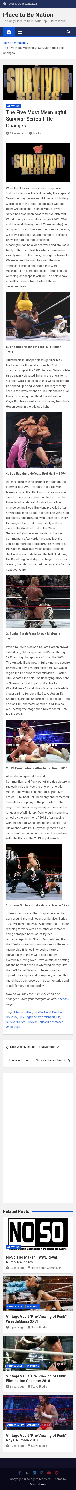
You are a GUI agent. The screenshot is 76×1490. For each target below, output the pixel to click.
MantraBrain (38, 1484)
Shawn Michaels (44, 1017)
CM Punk (11, 1017)
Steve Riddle (39, 1327)
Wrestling (13, 106)
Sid (58, 1017)
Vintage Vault (15, 1306)
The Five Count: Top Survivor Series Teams (37, 1060)
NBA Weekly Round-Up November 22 (34, 1047)
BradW (37, 133)
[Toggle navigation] (20, 31)
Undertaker (13, 1026)
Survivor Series (15, 1022)
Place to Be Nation (28, 14)
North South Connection (46, 1267)
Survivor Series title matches (45, 1022)
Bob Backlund (42, 1012)
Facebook (62, 999)
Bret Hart (58, 1012)
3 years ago (17, 1267)
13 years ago (18, 133)
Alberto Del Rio (23, 1012)
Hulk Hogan (26, 1017)
